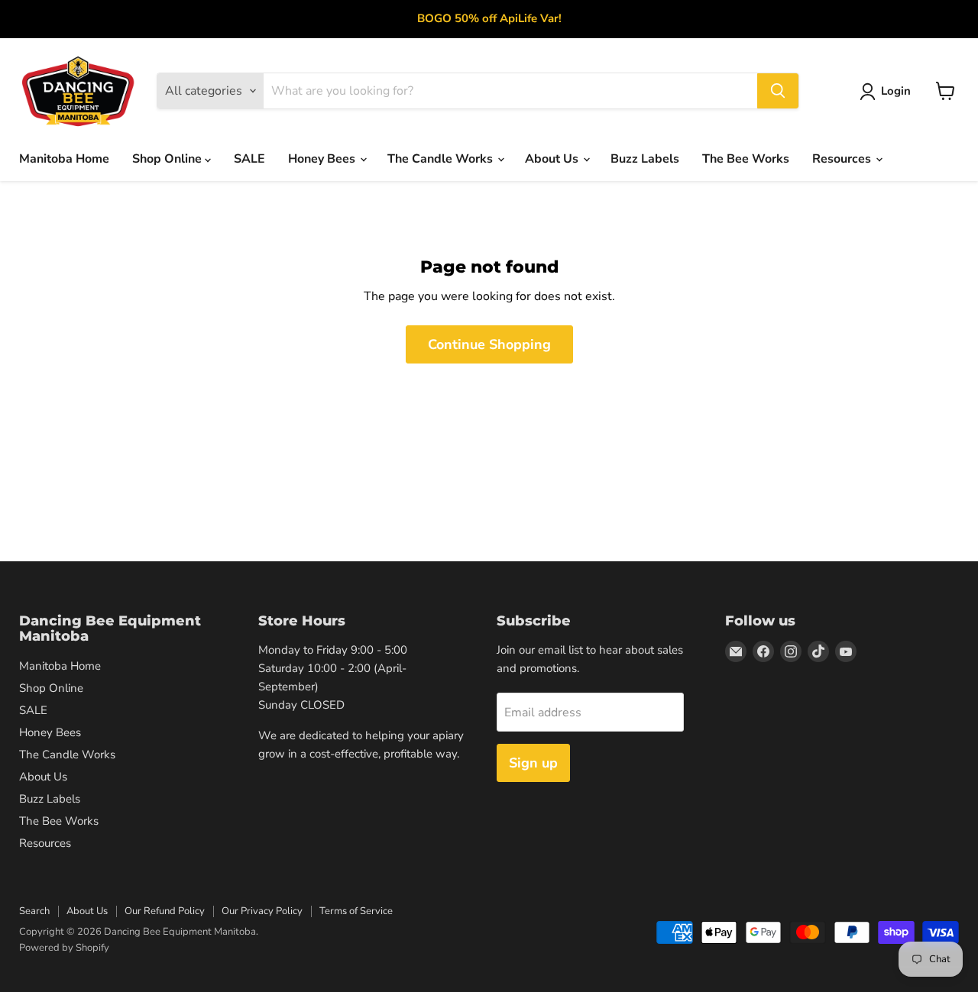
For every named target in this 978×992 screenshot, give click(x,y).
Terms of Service (356, 911)
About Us (553, 158)
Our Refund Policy (165, 911)
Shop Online (168, 158)
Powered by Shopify (64, 948)
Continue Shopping (489, 344)
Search (34, 911)
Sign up (533, 763)
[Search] (777, 90)
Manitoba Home (64, 158)
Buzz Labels (644, 158)
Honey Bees (323, 158)
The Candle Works (441, 158)
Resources (843, 158)
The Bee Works (745, 158)
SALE (249, 158)
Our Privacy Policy (262, 911)
